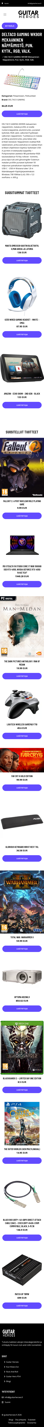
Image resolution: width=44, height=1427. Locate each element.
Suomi (6, 3)
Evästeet (31, 1419)
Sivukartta (31, 1422)
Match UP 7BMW (22, 1294)
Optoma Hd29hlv (22, 997)
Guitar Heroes (12, 1362)
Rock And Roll (12, 1371)
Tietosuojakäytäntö (16, 1422)
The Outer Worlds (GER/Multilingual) (22, 1149)
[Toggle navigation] (5, 14)
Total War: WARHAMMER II (22, 937)
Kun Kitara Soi (12, 1367)
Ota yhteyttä (20, 1419)
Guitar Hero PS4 (13, 1376)
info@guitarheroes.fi (34, 3)
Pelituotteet (30, 96)
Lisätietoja (22, 114)
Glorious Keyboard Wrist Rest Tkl (22, 846)
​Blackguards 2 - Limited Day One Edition (22, 1078)
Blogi (8, 1381)
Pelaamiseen (18, 96)
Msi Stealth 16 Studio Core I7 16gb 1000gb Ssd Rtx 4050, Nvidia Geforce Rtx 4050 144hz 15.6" (22, 569)
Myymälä (9, 26)
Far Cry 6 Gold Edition (22, 776)
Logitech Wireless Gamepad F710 (22, 724)
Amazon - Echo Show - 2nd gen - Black (22, 393)
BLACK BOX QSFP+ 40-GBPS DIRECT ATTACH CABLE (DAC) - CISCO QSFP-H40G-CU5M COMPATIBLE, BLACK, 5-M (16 (22, 1223)
